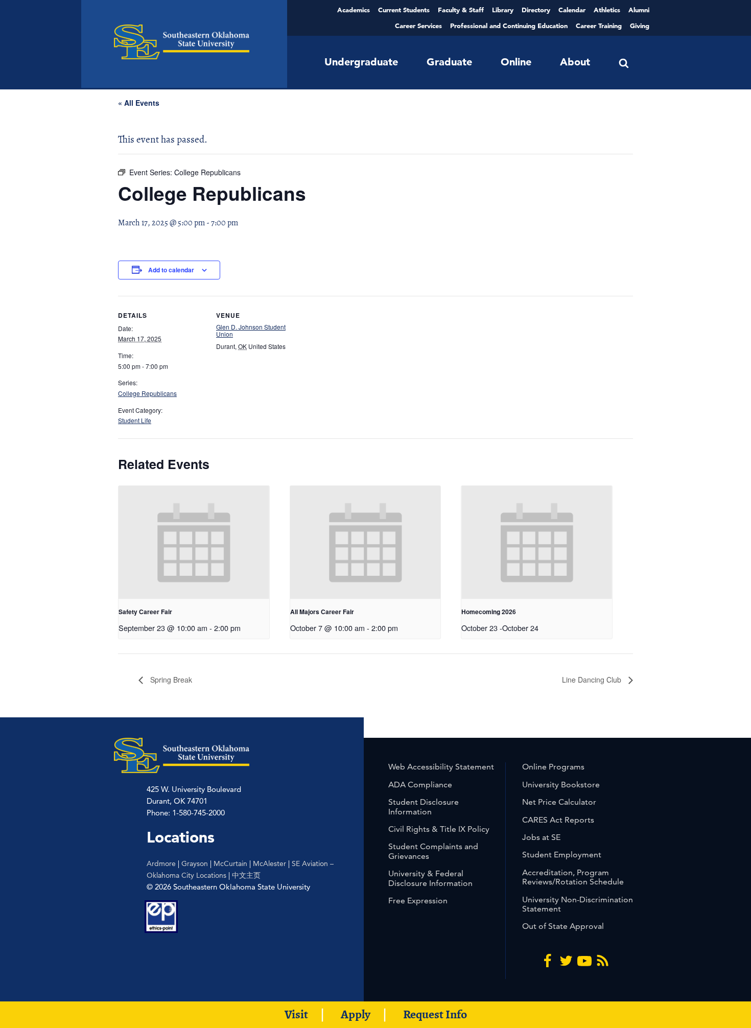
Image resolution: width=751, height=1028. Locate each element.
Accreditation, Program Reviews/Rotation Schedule (573, 877)
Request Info (435, 1014)
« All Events (138, 103)
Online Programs (553, 767)
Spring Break (170, 679)
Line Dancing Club (592, 679)
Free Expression (418, 900)
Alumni (638, 10)
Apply (355, 1014)
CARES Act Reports (558, 820)
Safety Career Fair (145, 611)
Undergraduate (361, 62)
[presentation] (194, 542)
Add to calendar (171, 269)
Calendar (571, 10)
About (575, 62)
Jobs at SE (541, 837)
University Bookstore (561, 784)
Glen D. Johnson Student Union (251, 330)
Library (502, 10)
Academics (353, 10)
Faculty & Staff (461, 10)
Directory (536, 10)
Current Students (404, 10)
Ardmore (161, 863)
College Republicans (147, 393)
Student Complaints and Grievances (433, 851)
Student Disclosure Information (423, 806)
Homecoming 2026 (488, 611)
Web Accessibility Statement (441, 767)
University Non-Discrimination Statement (577, 904)
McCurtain (230, 863)
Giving (639, 25)
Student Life (134, 420)
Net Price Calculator (559, 802)
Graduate (449, 62)
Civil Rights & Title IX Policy (438, 829)
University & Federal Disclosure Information (430, 878)
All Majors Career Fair (322, 611)
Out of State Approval (563, 926)
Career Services (418, 25)
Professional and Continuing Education (509, 25)
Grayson (194, 863)
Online (516, 62)
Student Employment (561, 854)
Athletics (607, 10)
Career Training (599, 25)
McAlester (269, 863)
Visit (296, 1014)
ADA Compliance (420, 784)
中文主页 (246, 875)
